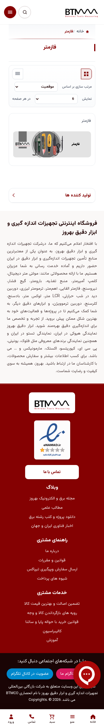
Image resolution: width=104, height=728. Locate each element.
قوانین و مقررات (52, 560)
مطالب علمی (52, 508)
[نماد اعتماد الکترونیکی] (52, 439)
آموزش (52, 640)
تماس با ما (52, 472)
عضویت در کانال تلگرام (30, 674)
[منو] (10, 12)
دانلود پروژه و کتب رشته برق (52, 517)
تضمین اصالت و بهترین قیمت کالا (52, 604)
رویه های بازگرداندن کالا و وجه (52, 613)
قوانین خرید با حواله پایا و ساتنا (52, 622)
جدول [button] (86, 74)
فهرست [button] (17, 74)
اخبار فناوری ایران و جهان (52, 526)
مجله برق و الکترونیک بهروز (52, 498)
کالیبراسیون (52, 631)
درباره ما (52, 551)
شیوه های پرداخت (52, 579)
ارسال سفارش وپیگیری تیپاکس (52, 569)
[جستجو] (24, 12)
